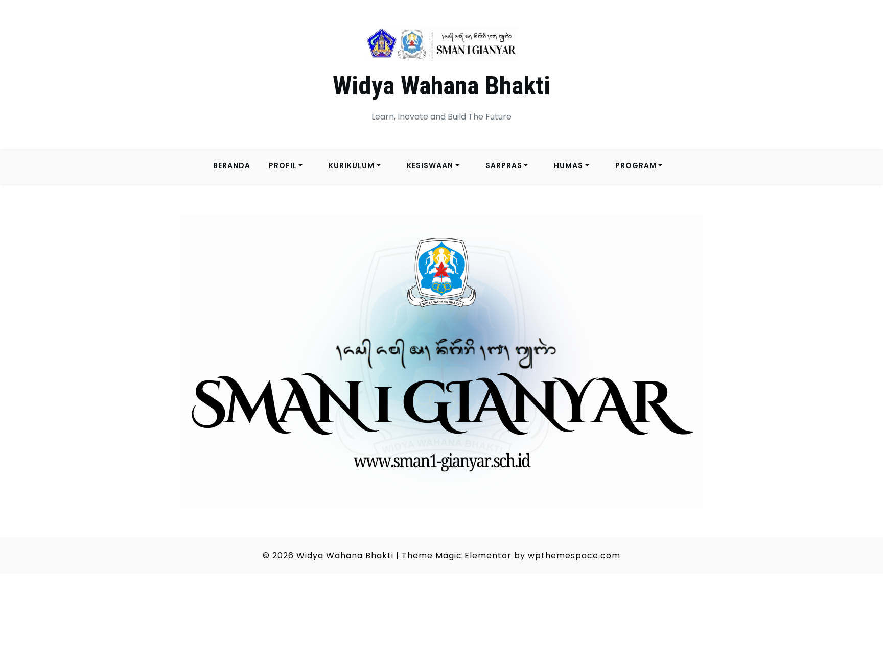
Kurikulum (352, 165)
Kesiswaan (430, 165)
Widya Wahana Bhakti (441, 86)
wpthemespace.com (574, 555)
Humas (568, 165)
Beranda (231, 165)
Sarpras (503, 165)
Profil (283, 165)
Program (636, 165)
